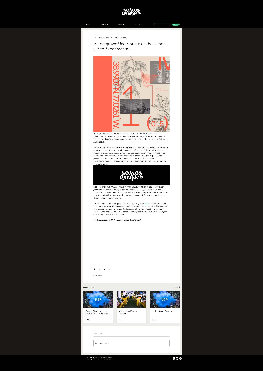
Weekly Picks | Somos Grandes (128, 312)
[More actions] (168, 37)
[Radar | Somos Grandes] (165, 299)
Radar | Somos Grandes (162, 311)
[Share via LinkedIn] (105, 269)
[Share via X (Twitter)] (99, 269)
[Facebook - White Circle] (174, 358)
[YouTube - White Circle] (180, 358)
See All (177, 287)
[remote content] (131, 241)
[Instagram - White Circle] (177, 358)
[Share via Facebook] (94, 269)
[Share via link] (110, 269)
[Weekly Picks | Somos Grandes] (131, 299)
